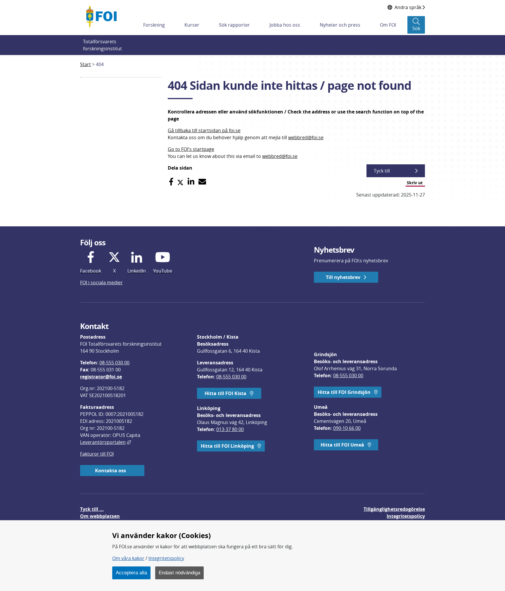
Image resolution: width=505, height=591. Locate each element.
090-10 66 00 (347, 428)
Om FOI (388, 25)
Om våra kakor (128, 558)
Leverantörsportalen (105, 442)
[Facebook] (171, 182)
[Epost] (202, 182)
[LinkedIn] (191, 182)
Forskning (154, 25)
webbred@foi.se (306, 137)
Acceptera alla (131, 573)
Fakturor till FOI (97, 454)
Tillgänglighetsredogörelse (394, 509)
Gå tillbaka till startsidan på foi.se (204, 130)
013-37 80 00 (230, 429)
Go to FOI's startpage (191, 149)
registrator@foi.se (101, 376)
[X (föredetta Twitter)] (180, 182)
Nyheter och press (340, 25)
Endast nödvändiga (179, 573)
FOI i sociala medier (101, 282)
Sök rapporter (234, 25)
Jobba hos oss (284, 25)
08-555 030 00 (114, 362)
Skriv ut (415, 182)
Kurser (191, 25)
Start (85, 64)
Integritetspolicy (166, 558)
